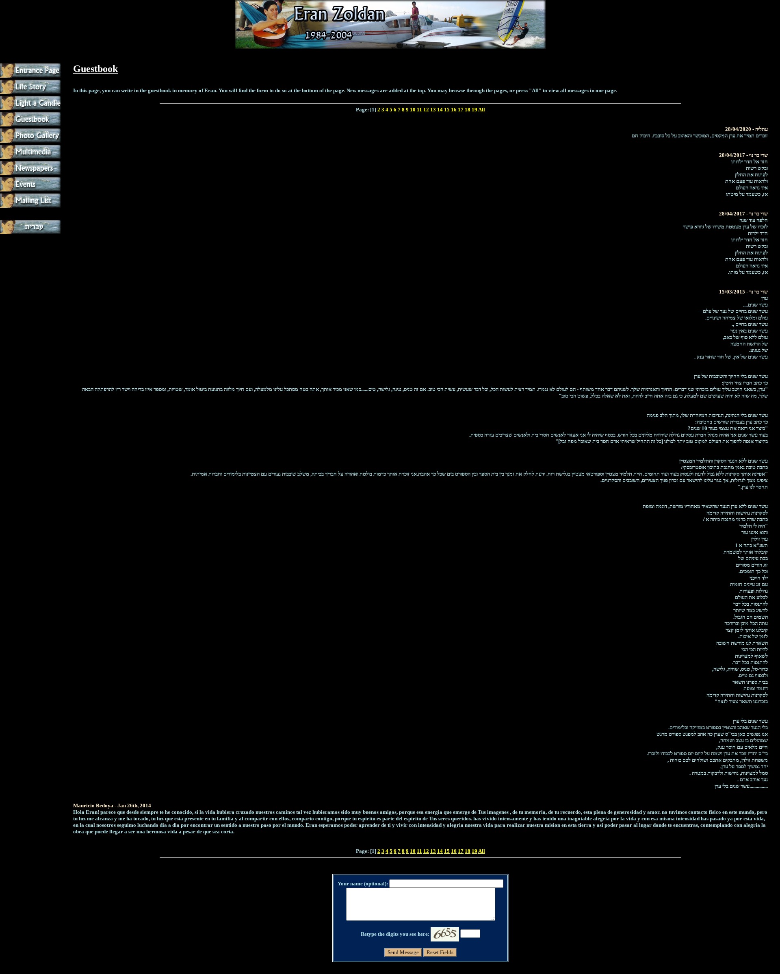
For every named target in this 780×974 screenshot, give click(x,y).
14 (440, 110)
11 (419, 110)
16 (454, 110)
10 (413, 110)
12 (426, 110)
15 (447, 110)
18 (467, 110)
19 (474, 110)
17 (461, 110)
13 (433, 110)
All (481, 110)
